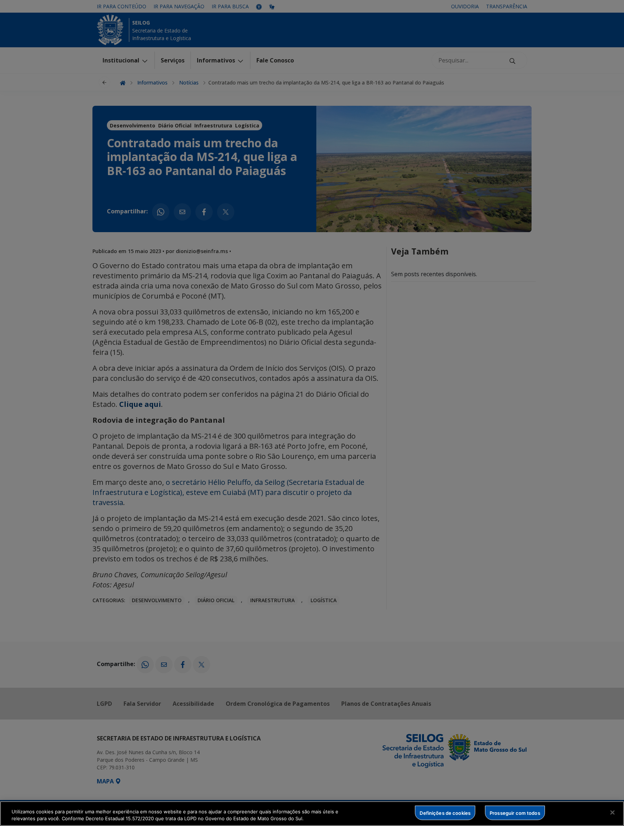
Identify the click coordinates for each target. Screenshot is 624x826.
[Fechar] (612, 813)
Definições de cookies (445, 813)
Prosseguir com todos (515, 813)
